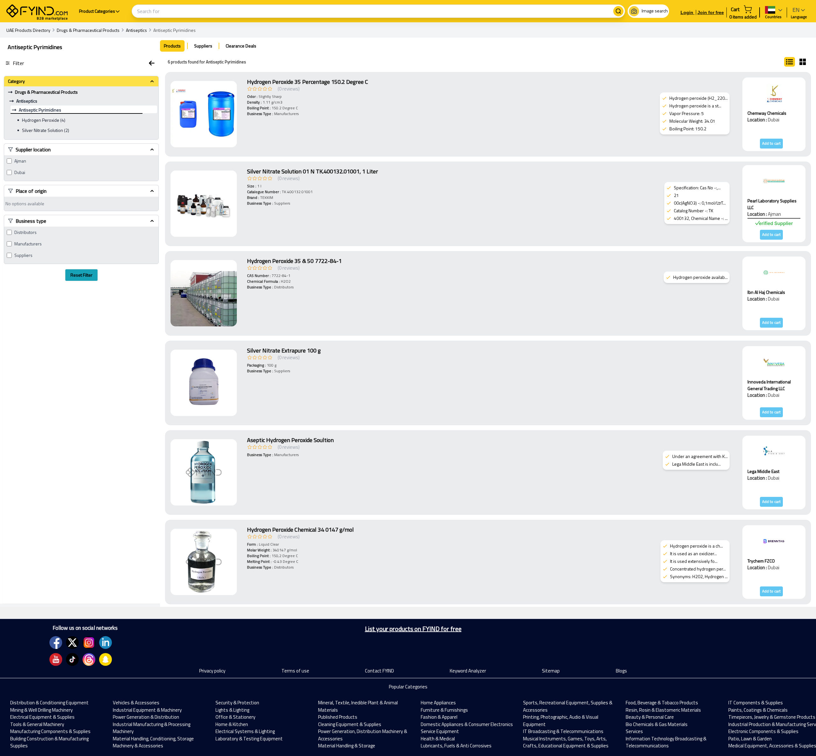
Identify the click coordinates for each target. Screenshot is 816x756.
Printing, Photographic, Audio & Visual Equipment (560, 720)
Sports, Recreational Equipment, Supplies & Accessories (567, 706)
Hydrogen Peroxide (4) (43, 120)
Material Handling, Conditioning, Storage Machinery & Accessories (153, 742)
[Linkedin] (105, 642)
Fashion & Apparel (439, 717)
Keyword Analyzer (468, 670)
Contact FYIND (379, 670)
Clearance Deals (241, 45)
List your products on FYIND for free (413, 629)
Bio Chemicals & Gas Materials (657, 724)
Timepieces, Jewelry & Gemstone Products (771, 717)
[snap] (105, 659)
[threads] (89, 659)
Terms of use (295, 670)
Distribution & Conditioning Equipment (49, 702)
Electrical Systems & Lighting (245, 731)
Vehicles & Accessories (136, 702)
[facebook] (55, 642)
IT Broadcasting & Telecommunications (563, 731)
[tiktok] (72, 659)
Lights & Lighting (232, 710)
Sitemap (551, 670)
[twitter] (72, 642)
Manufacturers (28, 244)
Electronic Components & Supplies (763, 731)
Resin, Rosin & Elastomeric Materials (663, 710)
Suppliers (23, 255)
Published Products (337, 717)
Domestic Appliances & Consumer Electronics (467, 724)
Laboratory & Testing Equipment (249, 738)
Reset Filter (81, 275)
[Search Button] (618, 11)
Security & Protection (237, 702)
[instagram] (89, 642)
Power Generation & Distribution (146, 717)
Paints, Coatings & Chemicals (758, 710)
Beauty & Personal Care (650, 717)
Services (634, 731)
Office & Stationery (235, 717)
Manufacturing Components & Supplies (50, 731)
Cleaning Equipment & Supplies (349, 724)
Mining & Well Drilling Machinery (41, 710)
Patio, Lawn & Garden (750, 738)
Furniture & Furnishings (444, 710)
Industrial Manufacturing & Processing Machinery (151, 728)
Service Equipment (440, 731)
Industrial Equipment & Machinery (147, 710)
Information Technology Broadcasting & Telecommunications (666, 742)
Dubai (19, 172)
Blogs (621, 670)
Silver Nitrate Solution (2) (45, 130)
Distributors (25, 232)
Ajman (20, 161)
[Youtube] (55, 659)
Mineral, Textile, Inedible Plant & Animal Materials (358, 706)
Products (172, 45)
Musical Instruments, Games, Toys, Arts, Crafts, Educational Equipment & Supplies (565, 742)
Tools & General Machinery (37, 724)
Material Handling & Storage (346, 745)
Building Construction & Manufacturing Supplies (49, 742)
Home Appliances (438, 702)
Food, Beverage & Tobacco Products (662, 702)
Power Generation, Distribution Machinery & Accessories (362, 735)
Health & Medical (438, 738)
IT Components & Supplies (755, 702)
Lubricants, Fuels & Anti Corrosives (456, 745)
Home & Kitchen (231, 724)
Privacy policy (212, 670)
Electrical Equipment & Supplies (42, 717)
